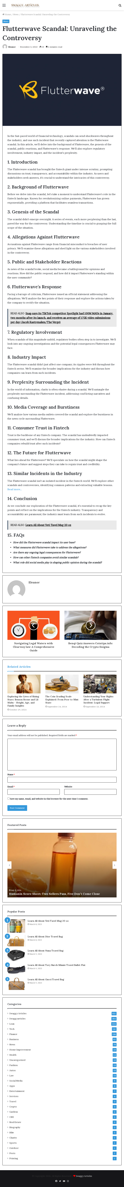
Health (12, 1055)
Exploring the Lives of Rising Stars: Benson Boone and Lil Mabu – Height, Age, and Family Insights (23, 701)
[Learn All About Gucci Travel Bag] (16, 984)
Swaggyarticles (17, 1018)
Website (68, 786)
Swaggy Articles (17, 1013)
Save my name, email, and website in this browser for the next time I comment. (49, 798)
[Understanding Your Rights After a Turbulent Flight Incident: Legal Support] (100, 684)
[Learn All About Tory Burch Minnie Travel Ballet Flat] (16, 969)
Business (14, 1039)
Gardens (13, 1111)
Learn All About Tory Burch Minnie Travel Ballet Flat (56, 965)
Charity (13, 1137)
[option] (62, 865)
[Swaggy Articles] (25, 5)
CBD (11, 1117)
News (16, 14)
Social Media (15, 1080)
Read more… (14, 489)
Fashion (13, 1065)
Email (11, 786)
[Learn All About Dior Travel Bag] (16, 941)
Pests (12, 1153)
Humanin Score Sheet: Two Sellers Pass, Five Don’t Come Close (54, 894)
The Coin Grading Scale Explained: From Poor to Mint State (61, 699)
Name (11, 774)
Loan (11, 1023)
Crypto (13, 1106)
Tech (11, 1029)
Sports (13, 1143)
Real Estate (15, 1122)
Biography (14, 1127)
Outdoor (14, 1148)
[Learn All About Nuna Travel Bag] (16, 955)
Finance (13, 1034)
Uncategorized (17, 1060)
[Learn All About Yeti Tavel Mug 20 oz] (16, 926)
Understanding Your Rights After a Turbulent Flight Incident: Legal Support (98, 699)
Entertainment (17, 1091)
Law (11, 1075)
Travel (12, 1101)
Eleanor (12, 47)
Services (13, 1096)
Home (7, 14)
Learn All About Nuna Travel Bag (45, 950)
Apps (12, 1086)
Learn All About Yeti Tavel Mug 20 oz (48, 920)
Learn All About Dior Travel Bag (45, 936)
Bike (11, 1132)
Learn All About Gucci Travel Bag (46, 979)
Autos (12, 1070)
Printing (13, 1158)
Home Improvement (20, 1049)
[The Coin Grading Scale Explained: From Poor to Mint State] (61, 684)
